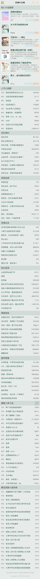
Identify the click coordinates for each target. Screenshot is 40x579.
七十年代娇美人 (12, 467)
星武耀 (3, 259)
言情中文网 (20, 3)
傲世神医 (4, 390)
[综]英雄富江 (11, 105)
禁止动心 (4, 239)
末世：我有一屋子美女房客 (11, 325)
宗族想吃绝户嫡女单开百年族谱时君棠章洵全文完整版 (12, 302)
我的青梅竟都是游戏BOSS (11, 337)
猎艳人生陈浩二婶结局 (14, 532)
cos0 (8, 121)
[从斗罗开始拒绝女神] (5, 33)
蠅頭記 (8, 459)
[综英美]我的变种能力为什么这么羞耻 (13, 229)
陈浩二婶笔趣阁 (12, 516)
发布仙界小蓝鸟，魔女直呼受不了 (12, 306)
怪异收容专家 (6, 370)
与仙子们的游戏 (7, 202)
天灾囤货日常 (6, 308)
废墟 (3, 276)
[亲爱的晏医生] (5, 20)
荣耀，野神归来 (7, 374)
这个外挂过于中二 (8, 161)
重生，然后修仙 (7, 214)
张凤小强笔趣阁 (12, 524)
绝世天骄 (4, 137)
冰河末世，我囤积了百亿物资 (12, 321)
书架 (2, 2)
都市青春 (5, 358)
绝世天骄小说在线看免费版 (11, 329)
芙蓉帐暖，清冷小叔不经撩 (11, 247)
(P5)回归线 (10, 471)
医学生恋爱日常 (12, 439)
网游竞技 (5, 313)
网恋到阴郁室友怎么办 (14, 93)
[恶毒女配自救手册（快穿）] (5, 58)
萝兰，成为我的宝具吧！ (21, 75)
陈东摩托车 (10, 528)
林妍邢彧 (9, 496)
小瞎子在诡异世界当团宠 (10, 231)
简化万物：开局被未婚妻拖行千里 (12, 147)
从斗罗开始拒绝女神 (19, 25)
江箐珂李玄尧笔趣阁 (14, 556)
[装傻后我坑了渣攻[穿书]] (5, 71)
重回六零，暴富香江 (9, 263)
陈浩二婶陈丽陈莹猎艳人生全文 (18, 548)
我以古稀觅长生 (7, 141)
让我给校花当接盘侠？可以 (11, 345)
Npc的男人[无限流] (13, 109)
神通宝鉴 (4, 182)
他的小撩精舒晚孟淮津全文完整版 (12, 290)
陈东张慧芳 (10, 544)
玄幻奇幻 (5, 133)
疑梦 (7, 443)
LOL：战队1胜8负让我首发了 (12, 366)
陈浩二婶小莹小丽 (13, 540)
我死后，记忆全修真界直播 (11, 198)
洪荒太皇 (4, 190)
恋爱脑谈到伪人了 (8, 194)
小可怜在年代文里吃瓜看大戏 (12, 243)
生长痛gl (9, 475)
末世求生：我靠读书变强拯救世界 (12, 351)
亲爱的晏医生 (16, 12)
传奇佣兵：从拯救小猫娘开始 (12, 165)
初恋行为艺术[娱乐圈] (14, 125)
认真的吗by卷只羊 (8, 272)
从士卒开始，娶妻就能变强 (11, 292)
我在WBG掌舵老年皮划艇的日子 (13, 380)
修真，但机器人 (12, 479)
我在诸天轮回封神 (8, 169)
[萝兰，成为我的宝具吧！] (5, 84)
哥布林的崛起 (6, 382)
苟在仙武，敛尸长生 (9, 186)
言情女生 (5, 223)
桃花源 (8, 101)
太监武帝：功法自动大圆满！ (12, 157)
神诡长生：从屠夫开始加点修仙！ (12, 208)
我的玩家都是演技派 (9, 398)
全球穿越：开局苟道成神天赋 (12, 362)
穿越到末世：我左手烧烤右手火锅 (12, 319)
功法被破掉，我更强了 (10, 153)
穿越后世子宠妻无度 (9, 333)
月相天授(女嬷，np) (13, 483)
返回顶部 (37, 403)
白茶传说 (4, 210)
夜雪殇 (3, 280)
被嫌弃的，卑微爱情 (14, 113)
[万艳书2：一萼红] (5, 46)
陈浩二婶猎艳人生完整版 (15, 560)
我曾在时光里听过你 (9, 255)
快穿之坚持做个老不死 (10, 341)
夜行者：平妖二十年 (9, 386)
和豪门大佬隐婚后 (8, 251)
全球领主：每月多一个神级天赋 (12, 396)
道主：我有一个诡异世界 (10, 218)
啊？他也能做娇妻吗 (14, 407)
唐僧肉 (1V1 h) (11, 427)
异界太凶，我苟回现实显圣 (11, 173)
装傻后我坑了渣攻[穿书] (20, 63)
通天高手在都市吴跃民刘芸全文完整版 (12, 286)
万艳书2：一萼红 (17, 37)
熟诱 (7, 447)
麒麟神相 (4, 353)
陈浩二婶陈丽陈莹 (13, 500)
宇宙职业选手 (6, 149)
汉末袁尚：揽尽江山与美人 (11, 296)
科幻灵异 (5, 268)
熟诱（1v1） (11, 451)
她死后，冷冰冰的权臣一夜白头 (12, 237)
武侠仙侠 (5, 178)
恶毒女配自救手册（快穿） (22, 50)
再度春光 (9, 129)
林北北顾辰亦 (11, 508)
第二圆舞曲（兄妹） (14, 415)
